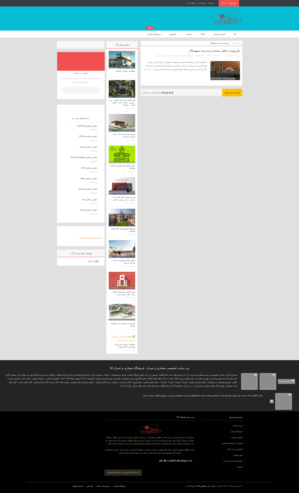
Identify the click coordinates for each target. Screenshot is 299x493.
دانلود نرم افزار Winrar (88, 210)
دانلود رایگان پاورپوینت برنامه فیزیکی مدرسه (124, 261)
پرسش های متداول (103, 486)
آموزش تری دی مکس (234, 449)
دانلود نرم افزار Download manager (84, 157)
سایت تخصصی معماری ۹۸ (134, 437)
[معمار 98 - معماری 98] (149, 429)
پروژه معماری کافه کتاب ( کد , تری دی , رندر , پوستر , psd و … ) (122, 198)
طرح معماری (237, 455)
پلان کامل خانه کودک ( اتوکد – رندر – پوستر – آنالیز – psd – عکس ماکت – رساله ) (122, 102)
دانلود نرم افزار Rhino (89, 178)
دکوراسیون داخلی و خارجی (232, 461)
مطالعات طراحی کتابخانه (125, 71)
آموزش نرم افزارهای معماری (232, 443)
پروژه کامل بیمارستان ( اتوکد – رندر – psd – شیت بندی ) (123, 293)
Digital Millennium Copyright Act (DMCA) (123, 472)
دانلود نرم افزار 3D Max (88, 136)
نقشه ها (189, 34)
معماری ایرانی (160, 55)
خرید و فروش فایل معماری (90, 238)
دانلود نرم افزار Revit (89, 168)
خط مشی (89, 486)
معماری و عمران (173, 437)
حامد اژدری (229, 55)
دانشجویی (172, 34)
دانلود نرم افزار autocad (88, 147)
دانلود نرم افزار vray (89, 199)
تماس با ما (201, 3)
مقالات (202, 34)
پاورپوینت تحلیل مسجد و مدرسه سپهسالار (214, 50)
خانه (235, 34)
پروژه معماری (237, 425)
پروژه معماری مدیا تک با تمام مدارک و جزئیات (124, 135)
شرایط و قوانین (77, 486)
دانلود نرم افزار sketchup (88, 189)
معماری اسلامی (173, 55)
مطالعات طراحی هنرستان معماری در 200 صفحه (125, 345)
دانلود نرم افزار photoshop (87, 126)
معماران (239, 467)
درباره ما (211, 3)
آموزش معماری (219, 34)
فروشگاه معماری (154, 33)
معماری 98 (201, 486)
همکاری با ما (191, 3)
